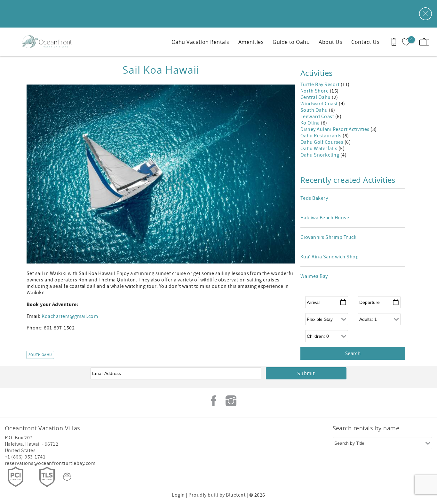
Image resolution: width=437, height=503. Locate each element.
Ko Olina (310, 123)
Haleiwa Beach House (324, 218)
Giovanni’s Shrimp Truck (328, 237)
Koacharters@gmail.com (70, 316)
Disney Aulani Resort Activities (335, 129)
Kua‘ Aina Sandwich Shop (329, 257)
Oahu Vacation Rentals (200, 41)
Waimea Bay (314, 276)
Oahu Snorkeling (320, 155)
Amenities (251, 41)
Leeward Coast (317, 116)
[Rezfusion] (67, 476)
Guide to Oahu (291, 41)
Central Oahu (316, 97)
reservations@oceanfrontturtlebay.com (50, 463)
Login (178, 495)
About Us (330, 41)
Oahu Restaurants (321, 136)
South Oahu (40, 355)
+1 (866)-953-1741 (25, 457)
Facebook (213, 400)
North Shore (315, 91)
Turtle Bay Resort (320, 84)
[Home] (48, 42)
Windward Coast (319, 104)
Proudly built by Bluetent (216, 495)
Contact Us (365, 41)
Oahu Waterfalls (319, 148)
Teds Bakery (314, 198)
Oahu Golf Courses (322, 142)
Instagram (231, 400)
